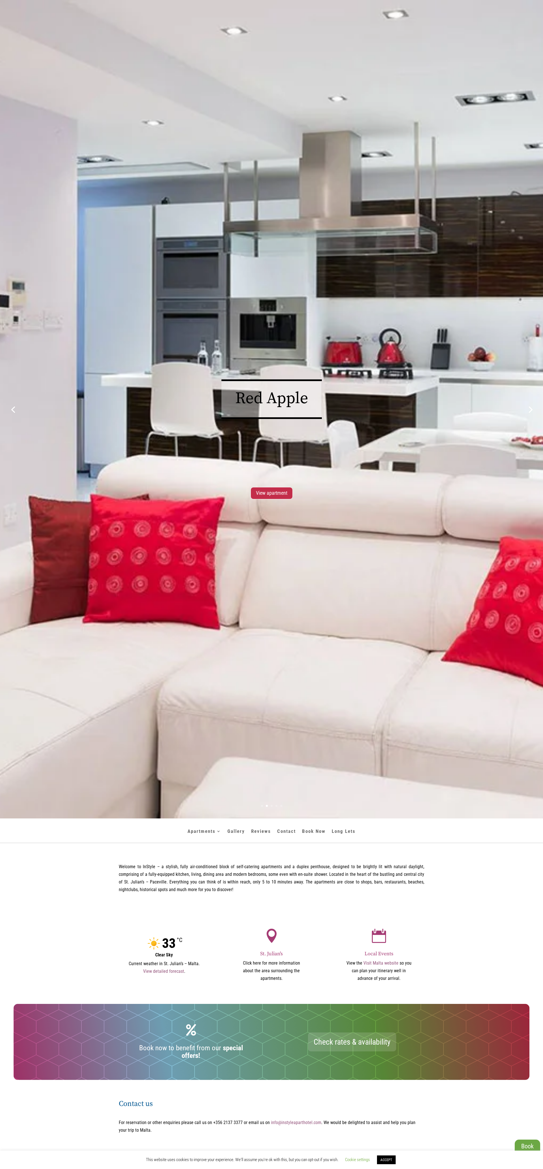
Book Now (314, 831)
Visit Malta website (380, 963)
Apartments (202, 831)
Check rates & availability (352, 1042)
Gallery (236, 831)
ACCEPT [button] (386, 1160)
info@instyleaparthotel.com (296, 1122)
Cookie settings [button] (357, 1159)
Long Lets (343, 831)
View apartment (271, 493)
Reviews (261, 831)
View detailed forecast (163, 971)
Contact (286, 831)
